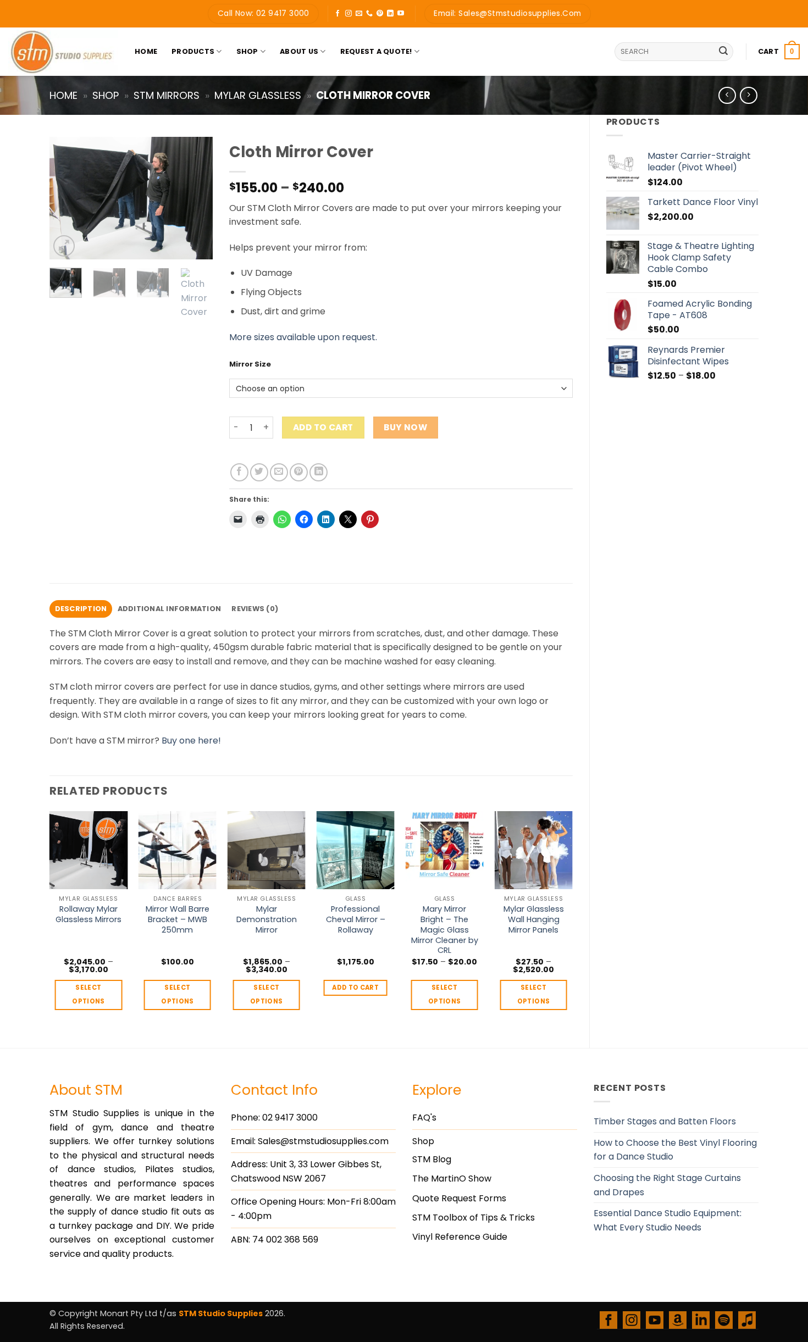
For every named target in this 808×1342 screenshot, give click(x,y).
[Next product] (726, 95)
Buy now (405, 427)
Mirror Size (250, 364)
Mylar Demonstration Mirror (266, 919)
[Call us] (369, 14)
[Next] (196, 198)
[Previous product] (748, 95)
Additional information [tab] (170, 608)
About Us (299, 51)
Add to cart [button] (355, 987)
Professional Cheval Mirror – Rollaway (355, 919)
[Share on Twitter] (259, 472)
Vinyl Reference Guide (459, 1236)
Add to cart (323, 427)
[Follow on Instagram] (348, 14)
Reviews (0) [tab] (254, 608)
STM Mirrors (167, 95)
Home (146, 51)
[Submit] (723, 51)
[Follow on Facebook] (337, 14)
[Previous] (66, 198)
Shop (247, 51)
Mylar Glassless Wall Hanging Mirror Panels (533, 919)
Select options (88, 994)
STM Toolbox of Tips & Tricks (473, 1217)
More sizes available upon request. (303, 337)
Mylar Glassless (257, 95)
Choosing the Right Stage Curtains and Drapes (667, 1185)
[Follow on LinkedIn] (390, 14)
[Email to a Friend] (279, 472)
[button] (779, 51)
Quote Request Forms (459, 1198)
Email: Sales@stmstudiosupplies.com (310, 1141)
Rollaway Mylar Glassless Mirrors (88, 914)
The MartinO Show (451, 1178)
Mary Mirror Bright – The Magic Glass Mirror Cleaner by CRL (444, 930)
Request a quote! (376, 51)
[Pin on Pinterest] (299, 472)
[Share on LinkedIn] (318, 472)
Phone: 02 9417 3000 (274, 1117)
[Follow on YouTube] (400, 14)
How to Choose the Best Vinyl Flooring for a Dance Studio (675, 1149)
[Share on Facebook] (239, 472)
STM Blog (431, 1159)
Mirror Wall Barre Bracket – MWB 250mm (177, 919)
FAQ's (424, 1117)
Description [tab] (81, 608)
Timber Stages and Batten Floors (665, 1121)
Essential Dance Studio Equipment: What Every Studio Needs (667, 1220)
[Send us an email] (359, 14)
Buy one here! (191, 740)
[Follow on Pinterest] (380, 14)
